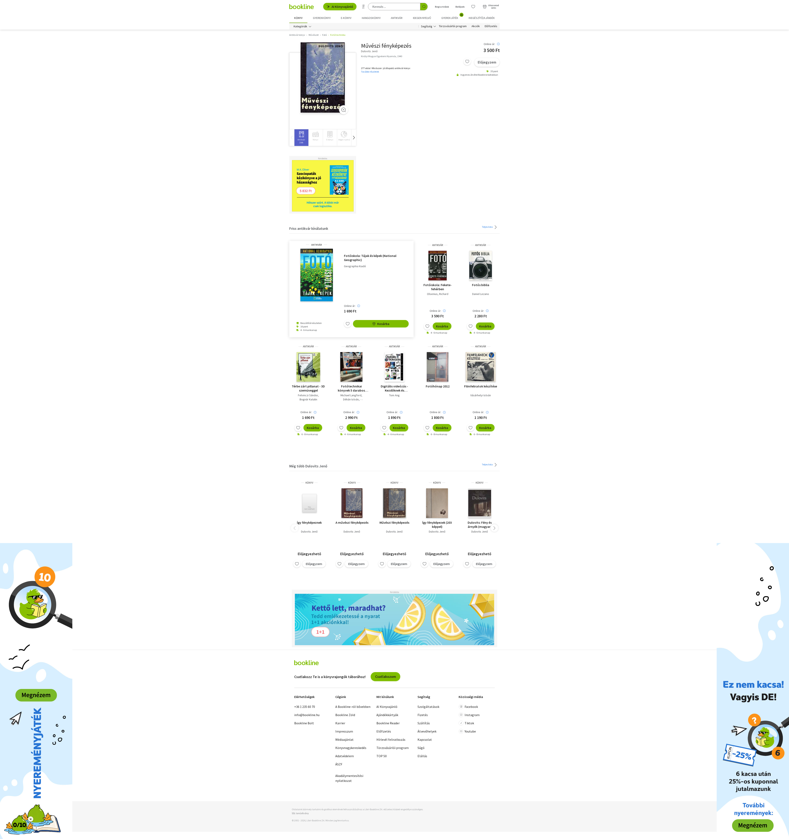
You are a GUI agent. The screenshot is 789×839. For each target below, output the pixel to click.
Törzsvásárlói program (453, 26)
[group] (301, 137)
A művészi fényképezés (352, 522)
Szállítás (424, 723)
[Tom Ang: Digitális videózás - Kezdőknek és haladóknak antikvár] (394, 367)
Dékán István (351, 399)
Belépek (460, 6)
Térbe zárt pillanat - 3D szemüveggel (308, 388)
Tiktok (469, 723)
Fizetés (423, 715)
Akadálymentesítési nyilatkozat (349, 778)
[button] (353, 137)
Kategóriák (300, 26)
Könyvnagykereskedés (350, 748)
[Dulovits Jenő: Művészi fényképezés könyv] (394, 503)
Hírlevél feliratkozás (390, 739)
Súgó (421, 748)
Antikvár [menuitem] (397, 18)
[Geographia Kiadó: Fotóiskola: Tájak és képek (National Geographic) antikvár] (316, 275)
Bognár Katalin (308, 399)
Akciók (476, 26)
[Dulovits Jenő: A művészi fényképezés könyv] (352, 503)
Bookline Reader (388, 723)
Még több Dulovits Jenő (308, 466)
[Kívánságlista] (473, 6)
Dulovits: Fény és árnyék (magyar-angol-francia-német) (480, 524)
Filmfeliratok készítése (480, 386)
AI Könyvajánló (342, 7)
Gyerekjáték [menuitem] (452, 16)
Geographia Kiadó (355, 266)
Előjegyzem (487, 62)
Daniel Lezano (480, 294)
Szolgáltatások (428, 707)
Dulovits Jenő (309, 531)
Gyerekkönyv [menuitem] (322, 18)
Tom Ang (394, 395)
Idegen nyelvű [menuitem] (422, 18)
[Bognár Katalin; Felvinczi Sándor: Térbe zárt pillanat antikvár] (308, 367)
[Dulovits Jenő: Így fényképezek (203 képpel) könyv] (437, 503)
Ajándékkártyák (387, 715)
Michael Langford (350, 395)
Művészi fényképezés (394, 522)
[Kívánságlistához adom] (467, 61)
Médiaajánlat (344, 739)
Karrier (340, 723)
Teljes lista (487, 226)
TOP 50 (381, 756)
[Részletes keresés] (363, 6)
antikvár (316, 244)
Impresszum (344, 731)
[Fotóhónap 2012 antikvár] (437, 367)
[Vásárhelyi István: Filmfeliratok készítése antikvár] (481, 367)
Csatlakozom (385, 676)
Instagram (472, 715)
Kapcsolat (425, 739)
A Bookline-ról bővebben (352, 707)
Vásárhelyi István (480, 395)
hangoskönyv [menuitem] (371, 18)
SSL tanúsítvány (300, 813)
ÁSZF (338, 764)
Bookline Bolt (304, 723)
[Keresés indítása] (424, 6)
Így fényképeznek (309, 522)
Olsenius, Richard (437, 294)
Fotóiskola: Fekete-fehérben (437, 287)
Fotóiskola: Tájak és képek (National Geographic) (370, 258)
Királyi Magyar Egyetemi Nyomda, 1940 (381, 56)
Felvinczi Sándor (308, 395)
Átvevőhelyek (427, 731)
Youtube (470, 731)
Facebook (471, 707)
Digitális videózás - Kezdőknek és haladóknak (394, 388)
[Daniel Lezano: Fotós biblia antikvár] (480, 265)
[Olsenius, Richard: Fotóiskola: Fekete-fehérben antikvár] (437, 265)
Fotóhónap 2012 (438, 386)
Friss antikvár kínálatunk (308, 228)
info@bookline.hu (307, 715)
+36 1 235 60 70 (304, 707)
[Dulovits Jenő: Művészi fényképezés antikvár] (323, 77)
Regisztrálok (442, 6)
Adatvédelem (344, 756)
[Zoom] (343, 109)
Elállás (422, 756)
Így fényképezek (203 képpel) (437, 524)
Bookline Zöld (345, 715)
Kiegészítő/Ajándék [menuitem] (482, 18)
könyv (309, 482)
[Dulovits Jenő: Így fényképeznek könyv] (309, 503)
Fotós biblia (480, 285)
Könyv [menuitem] (298, 18)
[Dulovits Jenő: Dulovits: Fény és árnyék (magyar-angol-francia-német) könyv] (479, 503)
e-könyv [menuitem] (346, 18)
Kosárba (383, 324)
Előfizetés (491, 26)
